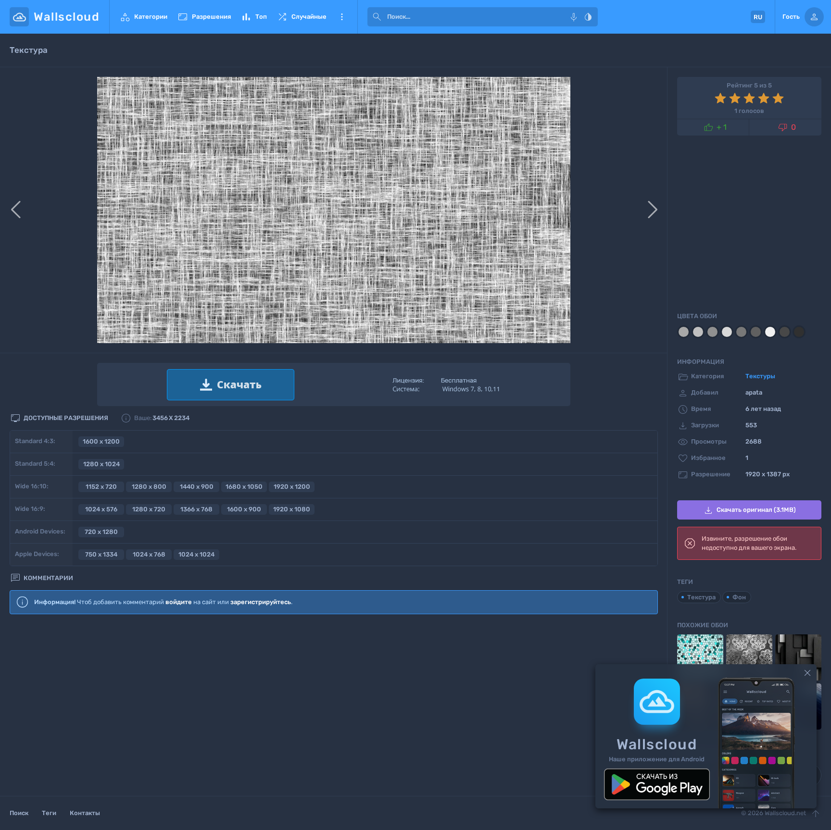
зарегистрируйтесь (260, 602)
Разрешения (204, 17)
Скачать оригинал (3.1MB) (749, 510)
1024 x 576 (101, 509)
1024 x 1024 (196, 554)
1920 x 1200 (292, 486)
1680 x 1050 (244, 486)
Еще (342, 17)
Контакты (85, 813)
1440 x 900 (197, 486)
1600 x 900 (244, 509)
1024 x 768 (149, 554)
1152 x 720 (101, 486)
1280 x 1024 (101, 464)
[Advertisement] (333, 700)
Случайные (302, 17)
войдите (178, 602)
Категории (143, 17)
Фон (739, 597)
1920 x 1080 (291, 509)
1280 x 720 (148, 509)
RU (758, 17)
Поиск (19, 813)
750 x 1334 (101, 554)
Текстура (701, 597)
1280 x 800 (149, 486)
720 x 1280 (101, 531)
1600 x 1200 (101, 441)
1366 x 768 (196, 509)
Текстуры (760, 376)
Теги (49, 813)
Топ (253, 17)
